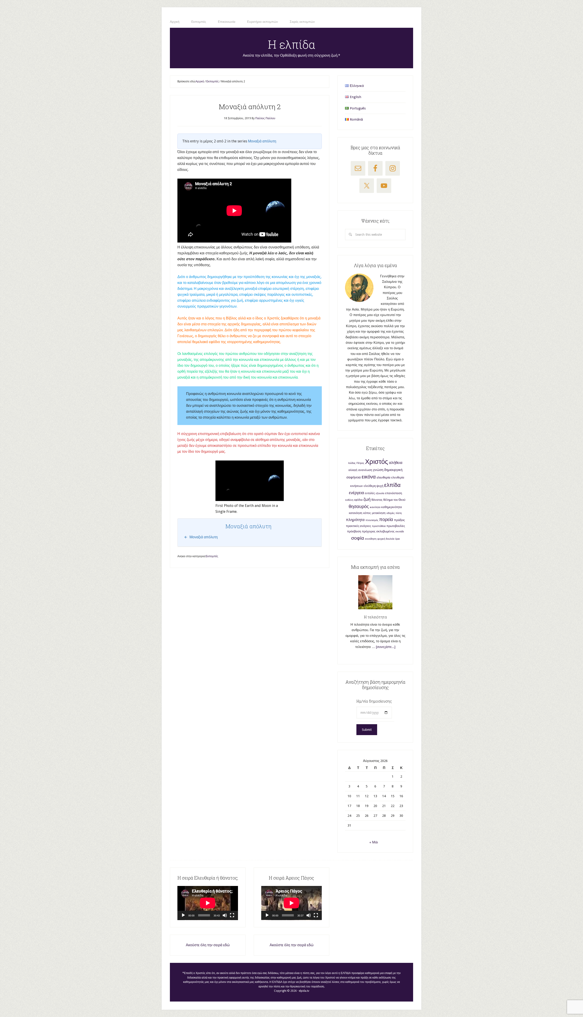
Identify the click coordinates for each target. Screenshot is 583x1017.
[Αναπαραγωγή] (183, 915)
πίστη (399, 513)
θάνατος (376, 499)
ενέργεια (356, 492)
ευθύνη (349, 499)
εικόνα (369, 477)
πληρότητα (355, 520)
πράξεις (399, 520)
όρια (397, 538)
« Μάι (373, 842)
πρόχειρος (368, 531)
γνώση (378, 470)
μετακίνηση (379, 513)
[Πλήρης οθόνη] (232, 915)
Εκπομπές (212, 556)
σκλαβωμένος (385, 531)
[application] (207, 903)
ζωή (367, 499)
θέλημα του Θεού (394, 499)
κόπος (367, 513)
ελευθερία (383, 477)
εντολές (370, 493)
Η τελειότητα (375, 617)
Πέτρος (360, 463)
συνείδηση (370, 538)
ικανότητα (375, 507)
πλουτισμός (372, 520)
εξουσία (380, 493)
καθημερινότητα (391, 507)
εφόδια (358, 499)
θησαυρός (359, 506)
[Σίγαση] (224, 915)
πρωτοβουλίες (395, 526)
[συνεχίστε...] (385, 647)
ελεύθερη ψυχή (373, 486)
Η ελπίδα (291, 44)
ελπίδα (392, 485)
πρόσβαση (354, 531)
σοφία (357, 538)
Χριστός (376, 461)
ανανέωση (365, 470)
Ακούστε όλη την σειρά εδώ (208, 945)
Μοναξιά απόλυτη (262, 141)
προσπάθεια (379, 526)
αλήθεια (395, 462)
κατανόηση (355, 513)
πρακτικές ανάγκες (358, 526)
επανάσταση (393, 493)
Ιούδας (351, 463)
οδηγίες (390, 513)
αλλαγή (352, 470)
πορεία (386, 519)
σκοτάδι (399, 531)
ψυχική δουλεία (385, 538)
